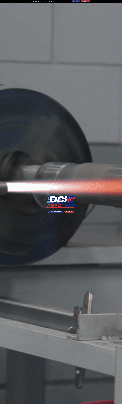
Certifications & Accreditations (83, 4)
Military (49, 4)
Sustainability (73, 4)
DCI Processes (65, 4)
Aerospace (44, 4)
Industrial (59, 4)
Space (54, 4)
